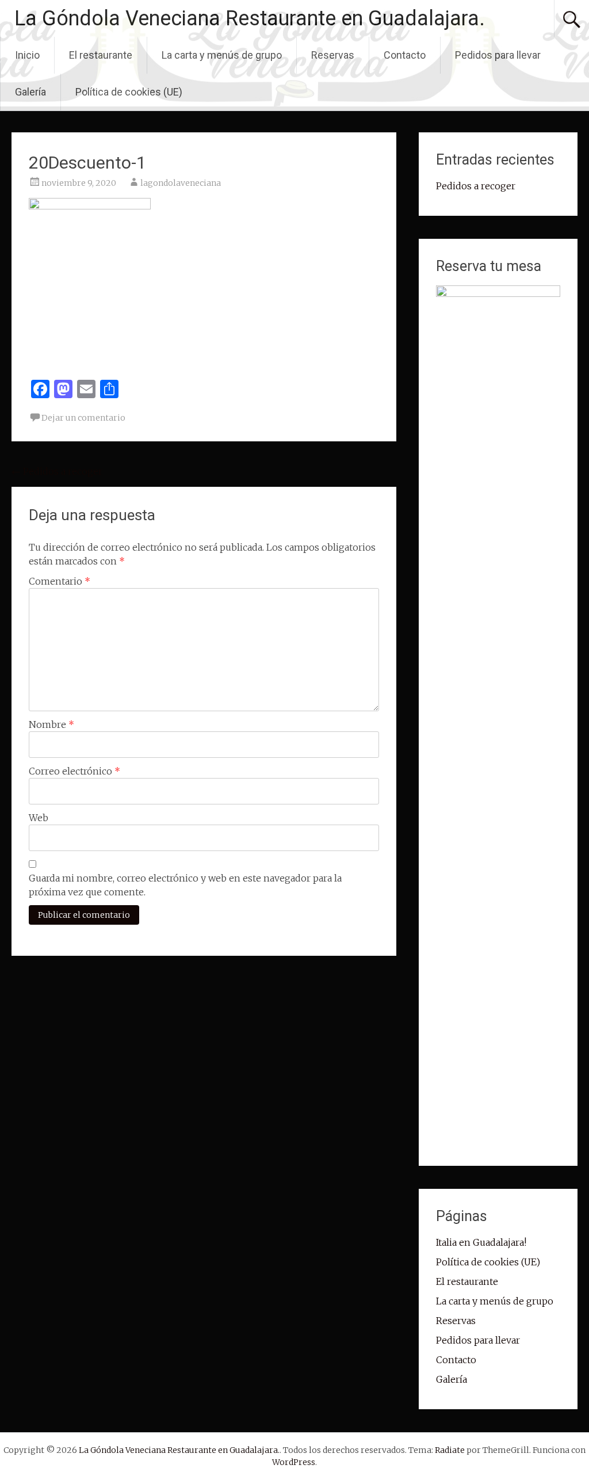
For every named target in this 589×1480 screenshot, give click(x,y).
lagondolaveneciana (180, 183)
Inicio (27, 55)
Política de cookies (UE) (128, 92)
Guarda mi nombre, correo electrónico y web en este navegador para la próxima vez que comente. (185, 885)
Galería (30, 92)
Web (38, 817)
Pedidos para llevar (498, 55)
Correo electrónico (74, 771)
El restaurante (100, 55)
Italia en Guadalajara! (481, 1242)
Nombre (51, 724)
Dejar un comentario (83, 418)
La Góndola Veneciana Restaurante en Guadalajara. (249, 18)
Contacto (405, 55)
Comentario (59, 581)
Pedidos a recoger (57, 471)
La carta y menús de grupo (222, 55)
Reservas (332, 55)
